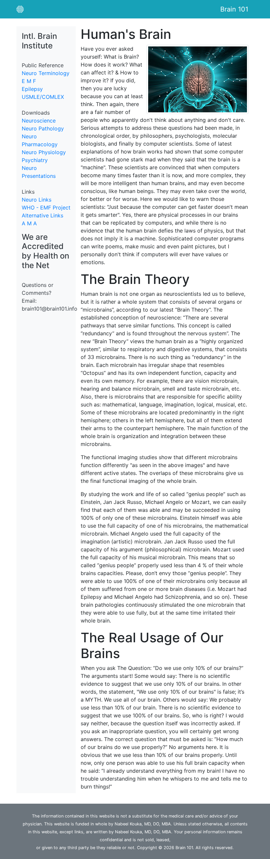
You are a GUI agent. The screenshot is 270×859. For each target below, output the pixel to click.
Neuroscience (39, 120)
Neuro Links (36, 199)
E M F (29, 81)
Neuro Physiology (44, 152)
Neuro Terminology (45, 73)
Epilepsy (32, 89)
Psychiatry (35, 160)
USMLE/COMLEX (43, 97)
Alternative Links (42, 215)
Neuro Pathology (43, 128)
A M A (29, 223)
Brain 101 (234, 9)
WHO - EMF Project (46, 207)
